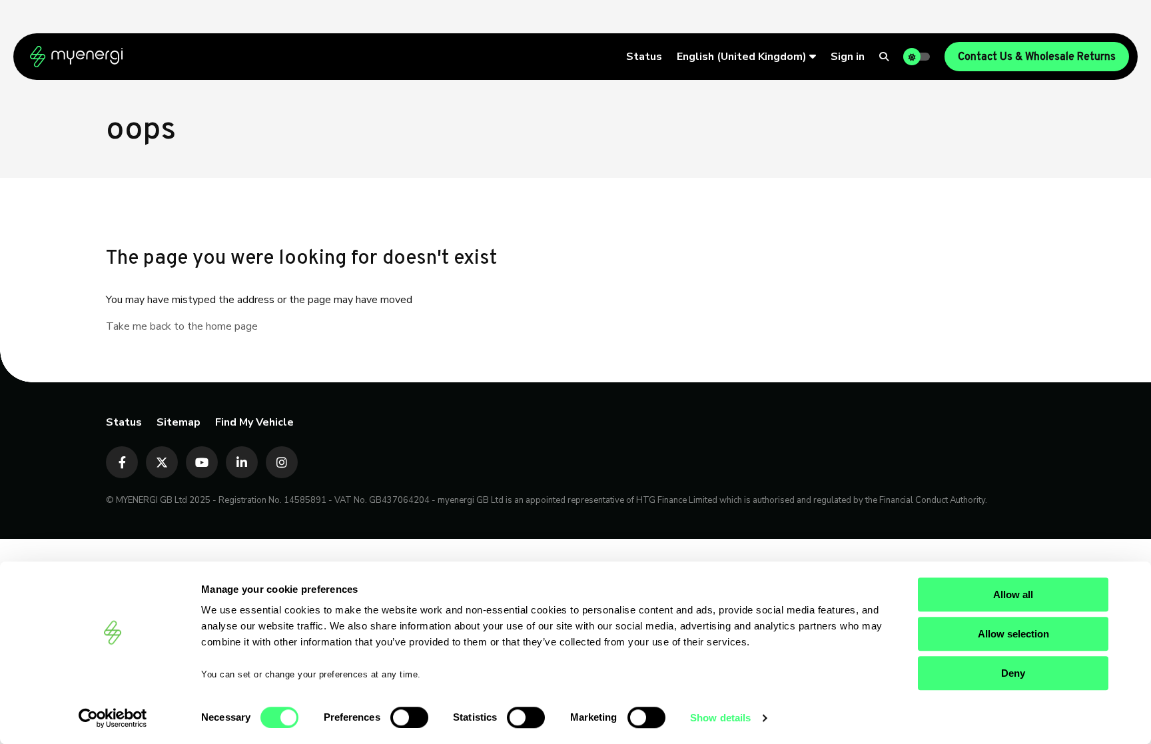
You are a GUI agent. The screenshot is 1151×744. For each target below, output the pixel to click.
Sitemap (178, 422)
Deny (1013, 673)
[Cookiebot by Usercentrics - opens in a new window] (113, 718)
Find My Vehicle (254, 422)
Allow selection (1013, 633)
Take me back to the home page (182, 326)
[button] (746, 56)
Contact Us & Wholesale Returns (1037, 57)
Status (644, 56)
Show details (720, 717)
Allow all (1013, 594)
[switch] (409, 717)
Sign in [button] (848, 56)
